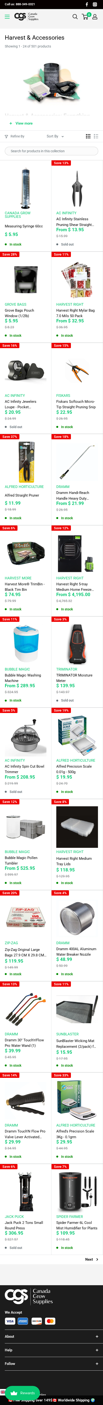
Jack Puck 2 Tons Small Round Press (24, 1225)
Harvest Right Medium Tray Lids (74, 861)
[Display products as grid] (88, 136)
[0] (85, 17)
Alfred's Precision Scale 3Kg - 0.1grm (75, 1134)
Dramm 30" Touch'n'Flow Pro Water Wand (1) (24, 1043)
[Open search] (75, 16)
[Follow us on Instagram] (95, 4)
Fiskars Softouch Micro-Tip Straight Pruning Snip (76, 404)
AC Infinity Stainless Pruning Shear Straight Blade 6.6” (74, 222)
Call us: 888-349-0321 (20, 4)
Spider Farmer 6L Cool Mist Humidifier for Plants (76, 1225)
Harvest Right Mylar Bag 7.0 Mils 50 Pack (75, 313)
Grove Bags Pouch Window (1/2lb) (19, 313)
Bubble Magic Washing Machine (23, 678)
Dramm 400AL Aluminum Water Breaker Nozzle (76, 952)
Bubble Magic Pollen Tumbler (21, 860)
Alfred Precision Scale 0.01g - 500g (74, 769)
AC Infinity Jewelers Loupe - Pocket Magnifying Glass (20, 404)
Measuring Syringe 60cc (24, 226)
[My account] (94, 16)
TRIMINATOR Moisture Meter (74, 678)
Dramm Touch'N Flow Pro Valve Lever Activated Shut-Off (25, 1134)
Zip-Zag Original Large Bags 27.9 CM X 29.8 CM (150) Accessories (24, 953)
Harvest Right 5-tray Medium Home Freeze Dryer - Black (74, 587)
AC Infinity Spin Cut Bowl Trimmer (24, 769)
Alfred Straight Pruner (22, 495)
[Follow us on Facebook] (87, 4)
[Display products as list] (96, 136)
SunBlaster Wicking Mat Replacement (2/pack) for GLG (76, 1044)
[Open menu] (7, 17)
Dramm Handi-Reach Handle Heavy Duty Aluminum (72, 496)
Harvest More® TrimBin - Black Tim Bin (25, 587)
